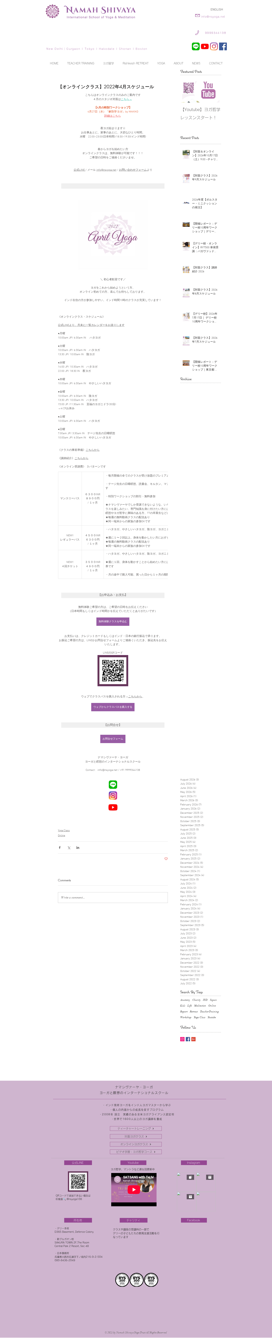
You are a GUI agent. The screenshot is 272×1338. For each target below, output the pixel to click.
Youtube (212, 1017)
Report (184, 1011)
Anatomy (185, 1000)
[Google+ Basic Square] (193, 1039)
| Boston (139, 49)
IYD (205, 1000)
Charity (196, 1000)
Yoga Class (64, 830)
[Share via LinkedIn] (78, 847)
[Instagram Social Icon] (182, 1039)
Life (189, 1005)
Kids (182, 1005)
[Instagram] (214, 46)
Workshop (186, 1017)
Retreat (194, 1011)
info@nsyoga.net (213, 16)
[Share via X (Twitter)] (68, 847)
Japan (213, 1000)
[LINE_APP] (196, 46)
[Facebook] (223, 46)
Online (61, 835)
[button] (161, 63)
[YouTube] (205, 46)
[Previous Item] (186, 91)
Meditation (200, 1005)
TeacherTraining (209, 1011)
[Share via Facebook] (59, 847)
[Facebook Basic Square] (188, 1039)
